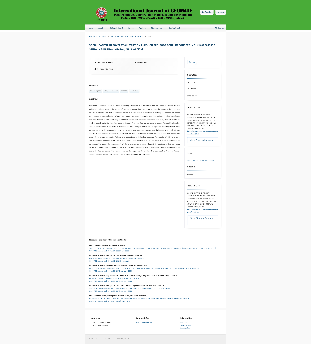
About (101, 28)
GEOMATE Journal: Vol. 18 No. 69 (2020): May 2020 (109, 301)
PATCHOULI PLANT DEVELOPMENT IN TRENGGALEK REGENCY (114, 278)
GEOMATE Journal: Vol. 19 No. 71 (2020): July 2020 (109, 251)
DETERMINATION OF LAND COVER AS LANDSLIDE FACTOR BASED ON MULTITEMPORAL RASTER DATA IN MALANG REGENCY (139, 298)
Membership (157, 28)
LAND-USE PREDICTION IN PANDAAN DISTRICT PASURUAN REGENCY (117, 258)
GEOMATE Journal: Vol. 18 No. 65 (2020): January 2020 (111, 261)
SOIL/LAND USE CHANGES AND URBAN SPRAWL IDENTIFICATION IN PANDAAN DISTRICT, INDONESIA (129, 288)
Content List (174, 28)
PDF (193, 62)
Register (208, 12)
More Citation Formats (201, 140)
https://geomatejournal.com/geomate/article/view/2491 (202, 133)
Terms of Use (185, 325)
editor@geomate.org (144, 322)
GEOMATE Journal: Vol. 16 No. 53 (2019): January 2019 (110, 271)
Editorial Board (116, 28)
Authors (183, 322)
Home (90, 28)
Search (220, 28)
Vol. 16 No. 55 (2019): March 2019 (125, 37)
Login (221, 12)
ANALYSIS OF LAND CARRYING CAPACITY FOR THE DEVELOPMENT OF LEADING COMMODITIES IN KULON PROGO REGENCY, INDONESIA (144, 268)
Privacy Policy (185, 328)
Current (130, 28)
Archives (142, 28)
